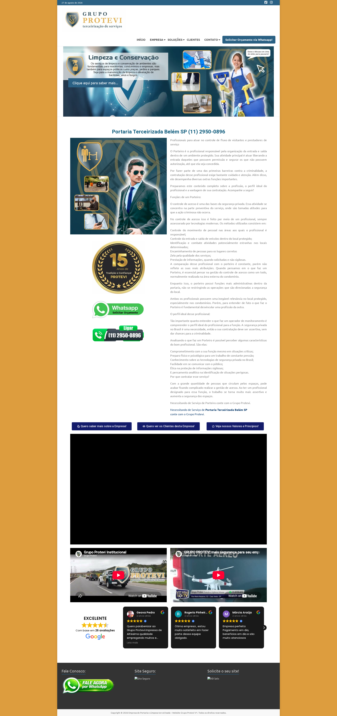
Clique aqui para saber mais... (95, 82)
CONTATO (211, 39)
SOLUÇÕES (175, 39)
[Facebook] (266, 2)
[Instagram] (271, 2)
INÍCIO (141, 39)
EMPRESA (156, 39)
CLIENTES (193, 39)
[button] (123, 627)
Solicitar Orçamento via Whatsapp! (248, 39)
